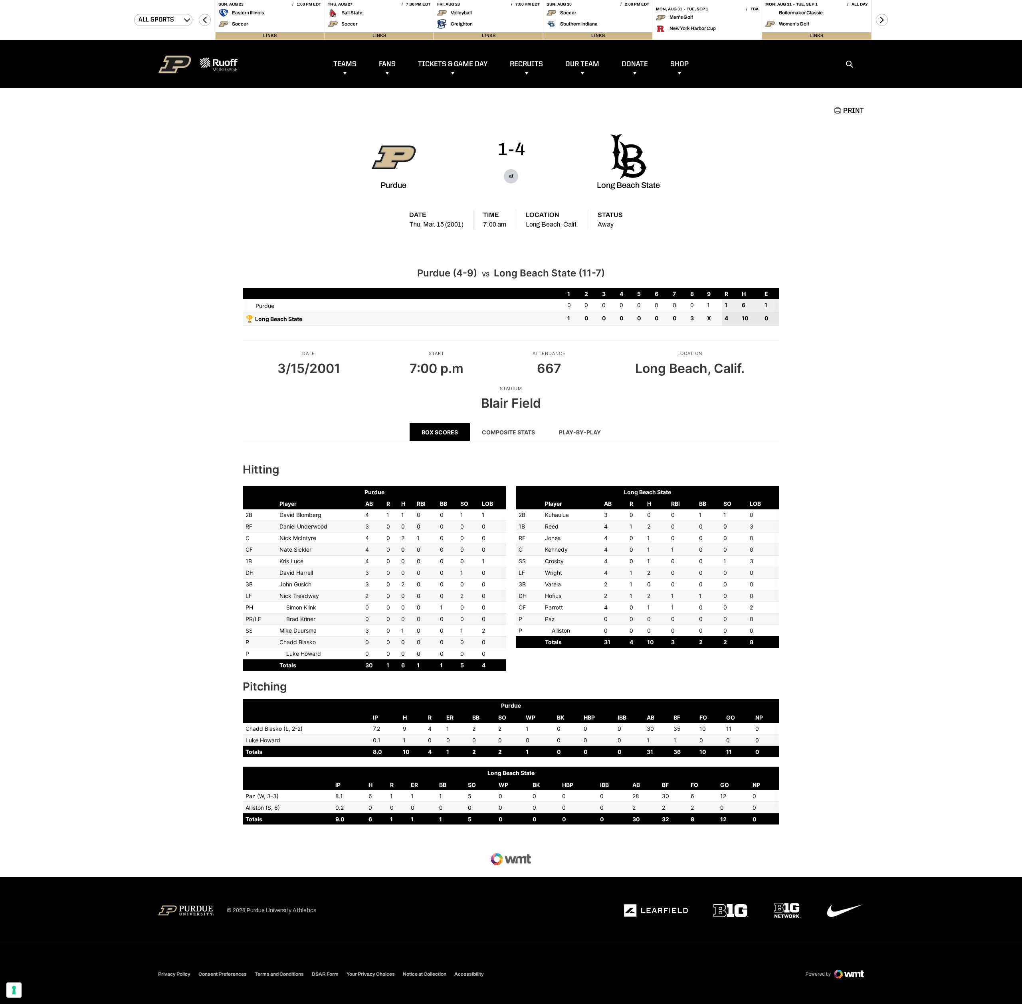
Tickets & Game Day (452, 64)
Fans (387, 64)
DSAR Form (325, 974)
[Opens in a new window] (656, 910)
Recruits (526, 64)
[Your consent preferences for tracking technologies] (14, 990)
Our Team (582, 64)
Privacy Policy (174, 974)
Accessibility (469, 974)
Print (853, 110)
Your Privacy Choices (371, 974)
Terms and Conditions (279, 974)
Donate (635, 64)
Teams (345, 64)
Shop (679, 64)
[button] (205, 20)
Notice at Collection (424, 974)
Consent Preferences (222, 974)
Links (270, 36)
